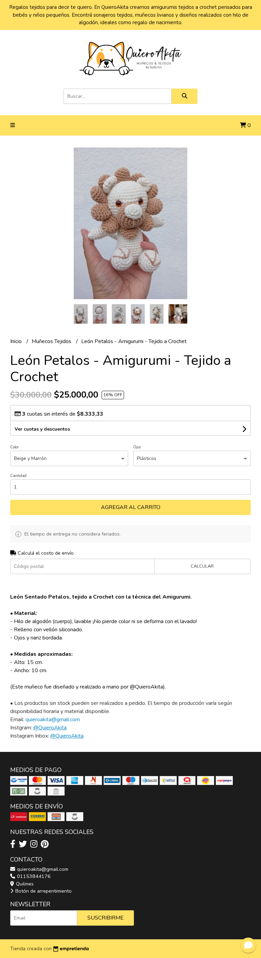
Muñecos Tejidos (52, 341)
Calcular (202, 566)
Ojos (137, 447)
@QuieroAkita (50, 727)
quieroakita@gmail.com (42, 869)
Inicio (16, 341)
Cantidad (18, 475)
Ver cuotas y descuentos (42, 429)
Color (14, 447)
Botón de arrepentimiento (43, 890)
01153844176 (33, 876)
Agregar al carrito (130, 507)
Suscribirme (105, 918)
